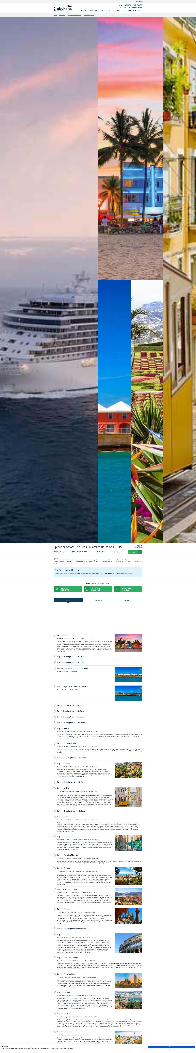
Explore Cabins (98, 600)
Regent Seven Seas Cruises (74, 15)
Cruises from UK (94, 11)
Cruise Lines (116, 11)
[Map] (98, 617)
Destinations (126, 11)
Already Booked (139, 1)
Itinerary (68, 600)
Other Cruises (127, 600)
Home (55, 15)
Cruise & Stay (106, 11)
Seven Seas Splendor (89, 15)
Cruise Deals (83, 11)
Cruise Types (137, 11)
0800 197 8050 (117, 553)
